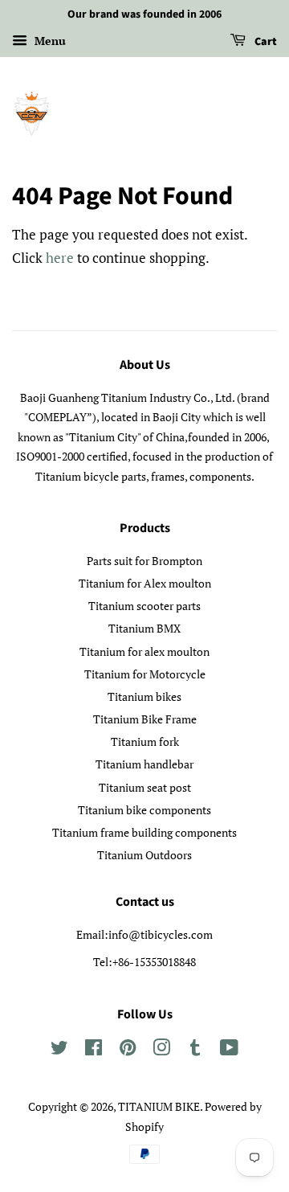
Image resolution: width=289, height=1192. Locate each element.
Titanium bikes (144, 696)
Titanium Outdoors (144, 854)
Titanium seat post (145, 787)
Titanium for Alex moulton (145, 583)
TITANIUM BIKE (159, 1106)
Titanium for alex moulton (144, 651)
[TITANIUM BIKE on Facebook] (93, 1050)
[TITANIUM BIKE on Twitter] (59, 1050)
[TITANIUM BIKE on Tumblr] (195, 1050)
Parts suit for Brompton (144, 560)
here (60, 257)
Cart (264, 42)
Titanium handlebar (144, 764)
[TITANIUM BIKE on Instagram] (161, 1050)
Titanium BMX (144, 628)
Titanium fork (145, 741)
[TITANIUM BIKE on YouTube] (229, 1050)
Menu (48, 40)
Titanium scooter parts (144, 605)
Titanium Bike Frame (145, 719)
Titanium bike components (144, 809)
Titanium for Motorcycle (145, 674)
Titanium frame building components (144, 832)
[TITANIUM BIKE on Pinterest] (127, 1050)
